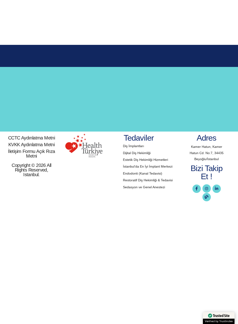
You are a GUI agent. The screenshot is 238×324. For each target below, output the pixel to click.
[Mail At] (21, 111)
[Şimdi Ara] (21, 91)
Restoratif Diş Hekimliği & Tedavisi (148, 180)
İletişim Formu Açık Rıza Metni (31, 154)
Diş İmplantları (133, 146)
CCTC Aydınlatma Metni (31, 137)
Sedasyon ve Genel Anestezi (144, 187)
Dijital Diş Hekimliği (137, 153)
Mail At (39, 105)
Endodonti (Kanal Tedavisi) (142, 173)
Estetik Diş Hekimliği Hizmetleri (145, 160)
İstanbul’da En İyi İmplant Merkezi (147, 166)
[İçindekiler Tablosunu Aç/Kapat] (137, 13)
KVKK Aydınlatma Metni (31, 144)
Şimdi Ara (42, 85)
